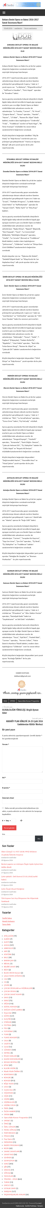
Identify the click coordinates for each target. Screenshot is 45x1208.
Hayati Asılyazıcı (8, 921)
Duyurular (8, 1013)
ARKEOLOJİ (8, 948)
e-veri (40, 1203)
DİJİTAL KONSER (10, 1006)
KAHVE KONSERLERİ (12, 1059)
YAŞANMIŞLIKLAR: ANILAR (14, 1194)
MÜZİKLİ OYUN (10, 1105)
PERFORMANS (10, 1133)
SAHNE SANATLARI (11, 1151)
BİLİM (6, 970)
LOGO (6, 1087)
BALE (5, 701)
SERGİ (6, 1163)
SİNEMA (7, 1170)
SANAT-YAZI (8, 1154)
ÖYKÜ (6, 1123)
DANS (6, 997)
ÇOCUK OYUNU (10, 991)
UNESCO (7, 1185)
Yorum (5, 744)
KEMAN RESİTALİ (10, 1062)
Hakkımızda (20, 1206)
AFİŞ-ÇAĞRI (8, 936)
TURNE (7, 1182)
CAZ (5, 979)
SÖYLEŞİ (7, 1173)
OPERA (12, 701)
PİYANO (7, 1136)
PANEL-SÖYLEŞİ (10, 1130)
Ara (3, 834)
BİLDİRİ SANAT (10, 966)
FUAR (6, 1034)
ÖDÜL (6, 1108)
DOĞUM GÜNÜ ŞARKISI (13, 1010)
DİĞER (6, 1003)
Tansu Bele (6, 924)
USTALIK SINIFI (10, 1188)
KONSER (7, 1080)
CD (5, 982)
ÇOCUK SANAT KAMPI (13, 994)
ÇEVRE (6, 985)
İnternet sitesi (8, 798)
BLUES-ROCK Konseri (12, 973)
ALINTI (6, 942)
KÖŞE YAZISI (9, 1083)
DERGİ (6, 1000)
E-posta (6, 788)
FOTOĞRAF (8, 1031)
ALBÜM (7, 939)
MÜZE (6, 1096)
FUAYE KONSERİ (10, 1037)
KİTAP (6, 1065)
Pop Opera (8, 1139)
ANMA (6, 945)
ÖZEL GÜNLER (9, 1127)
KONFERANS (9, 1074)
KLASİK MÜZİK (9, 1068)
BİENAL (7, 963)
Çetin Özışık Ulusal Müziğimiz (12, 889)
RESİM (6, 1148)
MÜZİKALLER (9, 1102)
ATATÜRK (7, 954)
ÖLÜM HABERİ (9, 1111)
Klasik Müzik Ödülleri (12, 1071)
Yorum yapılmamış (30, 28)
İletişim (40, 1206)
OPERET (7, 1120)
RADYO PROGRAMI (11, 1145)
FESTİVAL (7, 1025)
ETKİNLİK (7, 1022)
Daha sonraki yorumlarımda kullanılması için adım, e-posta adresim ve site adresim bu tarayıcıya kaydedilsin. (22, 811)
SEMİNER (7, 1157)
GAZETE (7, 1043)
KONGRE (7, 1077)
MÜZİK (6, 1099)
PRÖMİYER (8, 1142)
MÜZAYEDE (8, 1093)
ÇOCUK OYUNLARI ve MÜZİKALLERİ (18, 988)
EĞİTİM (7, 1016)
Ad (4, 777)
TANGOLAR (8, 1176)
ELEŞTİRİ (7, 1019)
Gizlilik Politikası (30, 1206)
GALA (6, 1040)
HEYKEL (7, 1053)
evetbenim (18, 28)
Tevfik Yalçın (7, 918)
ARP (5, 951)
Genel (6, 1046)
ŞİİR (5, 1167)
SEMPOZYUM (9, 1160)
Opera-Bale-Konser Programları (28, 701)
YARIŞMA (7, 1191)
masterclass (8, 1090)
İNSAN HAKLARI (10, 1056)
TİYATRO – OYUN (10, 1179)
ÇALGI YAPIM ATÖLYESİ (13, 976)
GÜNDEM (7, 1050)
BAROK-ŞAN (9, 960)
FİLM (6, 1028)
